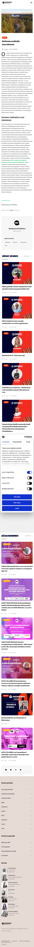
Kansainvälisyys (23, 242)
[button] (31, 2)
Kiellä (17, 508)
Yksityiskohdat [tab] (17, 442)
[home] (7, 2)
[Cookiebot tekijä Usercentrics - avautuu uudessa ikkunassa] (24, 437)
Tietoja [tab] (28, 442)
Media (6, 245)
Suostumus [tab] (5, 442)
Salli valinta (17, 502)
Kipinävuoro (7, 242)
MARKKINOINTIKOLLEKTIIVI (5, 941)
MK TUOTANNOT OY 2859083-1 (6, 942)
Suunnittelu (15, 242)
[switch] (29, 477)
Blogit (4, 37)
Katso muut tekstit (17, 231)
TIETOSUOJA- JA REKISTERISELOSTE (24, 941)
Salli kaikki (17, 497)
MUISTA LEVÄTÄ (14, 941)
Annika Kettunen (5, 200)
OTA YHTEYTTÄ (3, 944)
